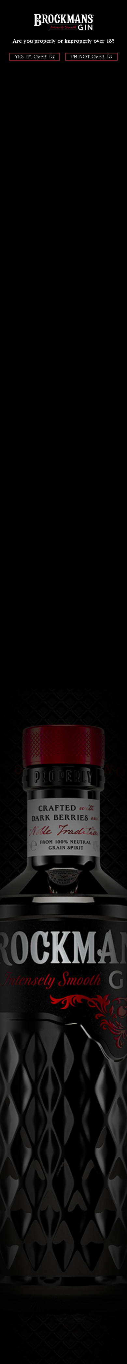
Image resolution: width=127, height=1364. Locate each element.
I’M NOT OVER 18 (91, 56)
